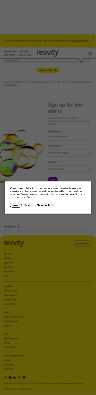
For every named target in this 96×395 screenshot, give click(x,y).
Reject (28, 205)
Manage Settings (44, 205)
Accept (15, 205)
